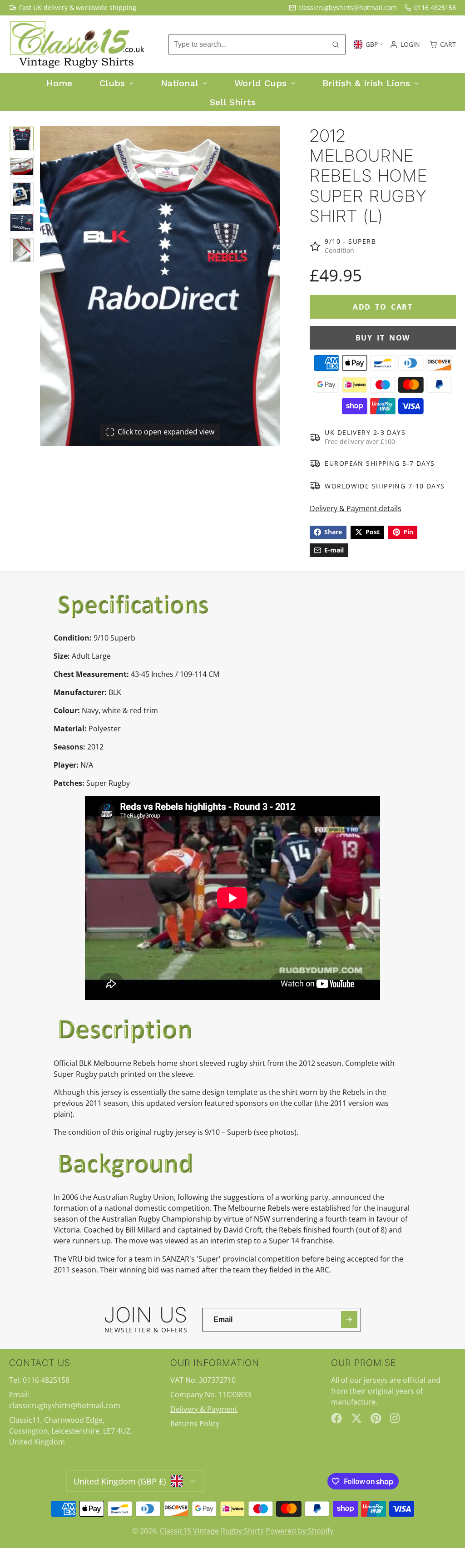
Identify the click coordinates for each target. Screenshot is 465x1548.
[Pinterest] (376, 1418)
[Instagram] (395, 1418)
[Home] (77, 44)
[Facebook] (336, 1418)
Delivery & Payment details (355, 508)
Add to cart (383, 307)
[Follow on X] (356, 1418)
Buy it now (383, 338)
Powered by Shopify (299, 1531)
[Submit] (349, 1319)
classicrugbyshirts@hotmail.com (347, 7)
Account (405, 44)
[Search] (335, 44)
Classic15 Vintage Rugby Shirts (212, 1531)
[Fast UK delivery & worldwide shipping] (72, 8)
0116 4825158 (435, 7)
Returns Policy (194, 1424)
